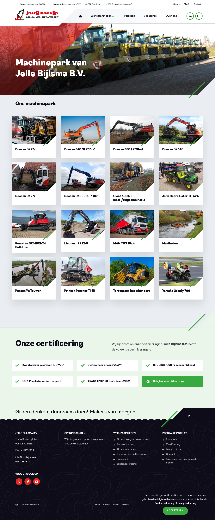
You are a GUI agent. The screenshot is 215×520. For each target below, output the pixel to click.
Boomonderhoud (126, 444)
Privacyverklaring (186, 503)
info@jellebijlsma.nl (25, 457)
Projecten (171, 439)
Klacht (116, 505)
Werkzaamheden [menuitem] (101, 16)
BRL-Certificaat (94, 4)
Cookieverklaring (164, 503)
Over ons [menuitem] (171, 16)
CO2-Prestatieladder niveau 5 (120, 4)
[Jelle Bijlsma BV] (37, 16)
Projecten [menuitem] (129, 16)
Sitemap (125, 505)
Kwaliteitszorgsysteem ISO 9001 (32, 4)
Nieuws (176, 4)
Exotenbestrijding (127, 464)
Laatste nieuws (174, 449)
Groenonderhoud (126, 449)
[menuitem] (80, 16)
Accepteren (175, 511)
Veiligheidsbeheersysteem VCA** (67, 4)
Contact (197, 4)
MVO (186, 4)
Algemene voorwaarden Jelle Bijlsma (181, 461)
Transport (122, 459)
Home (97, 505)
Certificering (173, 444)
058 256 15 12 (22, 462)
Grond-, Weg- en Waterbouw (132, 439)
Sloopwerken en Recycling (131, 454)
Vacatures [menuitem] (150, 16)
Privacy (106, 505)
